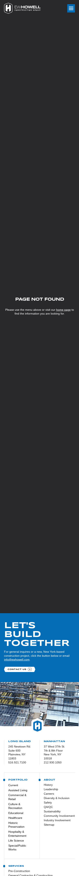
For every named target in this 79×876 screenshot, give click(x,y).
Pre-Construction (19, 871)
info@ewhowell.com (17, 659)
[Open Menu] (71, 8)
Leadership (51, 789)
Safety (48, 802)
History (48, 784)
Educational (15, 813)
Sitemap (49, 824)
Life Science (16, 840)
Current (13, 785)
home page (63, 309)
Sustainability (52, 811)
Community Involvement (56, 815)
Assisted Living (17, 790)
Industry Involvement (56, 820)
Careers (49, 793)
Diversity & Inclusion (56, 798)
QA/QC (48, 807)
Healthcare (15, 817)
